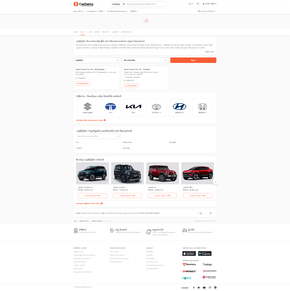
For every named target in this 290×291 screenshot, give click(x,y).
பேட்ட (78, 142)
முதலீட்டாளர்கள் (78, 268)
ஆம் (200, 213)
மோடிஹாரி (172, 142)
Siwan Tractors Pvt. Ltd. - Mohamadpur (90, 69)
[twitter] (199, 288)
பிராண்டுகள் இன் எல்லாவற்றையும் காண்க (89, 120)
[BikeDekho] (189, 264)
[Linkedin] (215, 288)
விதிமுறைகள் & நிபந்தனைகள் (82, 258)
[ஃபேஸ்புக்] (193, 288)
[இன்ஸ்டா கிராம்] (210, 288)
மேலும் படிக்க (209, 51)
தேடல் (193, 60)
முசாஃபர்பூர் (126, 148)
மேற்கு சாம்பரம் (127, 142)
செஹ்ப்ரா (79, 148)
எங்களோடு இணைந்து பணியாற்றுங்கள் (84, 255)
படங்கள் (89, 32)
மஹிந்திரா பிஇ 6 (187, 187)
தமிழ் (189, 3)
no (210, 213)
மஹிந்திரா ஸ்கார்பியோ (119, 187)
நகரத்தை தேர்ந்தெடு (207, 11)
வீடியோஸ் (97, 32)
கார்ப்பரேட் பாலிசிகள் (79, 265)
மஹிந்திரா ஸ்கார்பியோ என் (85, 187)
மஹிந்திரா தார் (152, 187)
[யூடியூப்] (204, 288)
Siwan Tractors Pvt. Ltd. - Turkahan (137, 69)
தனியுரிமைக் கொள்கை (80, 262)
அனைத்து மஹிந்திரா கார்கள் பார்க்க (88, 203)
